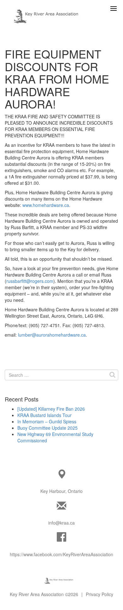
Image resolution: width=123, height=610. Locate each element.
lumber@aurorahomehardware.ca (52, 335)
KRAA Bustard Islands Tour (44, 415)
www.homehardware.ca (45, 205)
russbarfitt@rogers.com (29, 281)
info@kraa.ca (61, 523)
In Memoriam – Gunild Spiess (46, 421)
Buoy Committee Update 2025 (47, 428)
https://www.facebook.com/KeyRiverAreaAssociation (61, 554)
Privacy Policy (99, 594)
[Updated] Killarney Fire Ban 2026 (51, 409)
